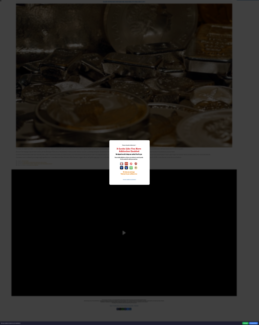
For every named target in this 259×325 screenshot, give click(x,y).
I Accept (245, 323)
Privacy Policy (253, 323)
